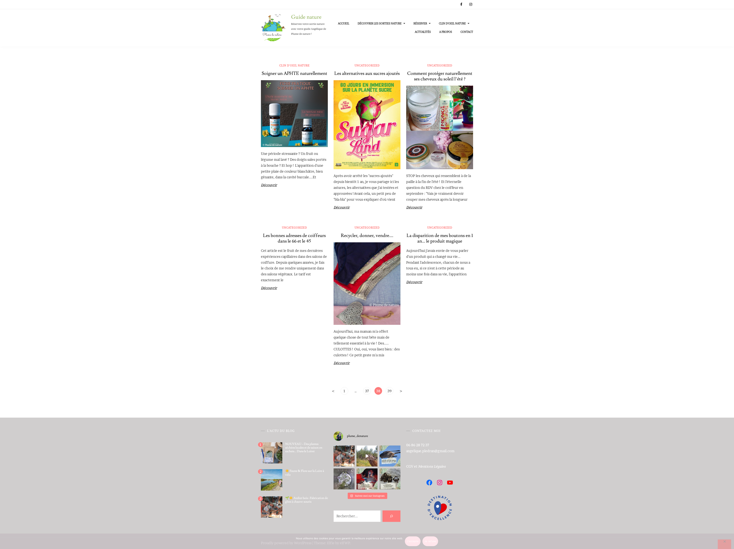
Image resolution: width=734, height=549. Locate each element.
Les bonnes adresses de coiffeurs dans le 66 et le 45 (294, 238)
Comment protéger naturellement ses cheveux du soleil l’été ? (439, 76)
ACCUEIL (343, 23)
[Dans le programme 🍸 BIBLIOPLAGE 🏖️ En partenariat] (389, 456)
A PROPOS (445, 31)
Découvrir (269, 185)
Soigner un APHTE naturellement (294, 73)
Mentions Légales (432, 466)
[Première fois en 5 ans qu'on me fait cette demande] (344, 478)
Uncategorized (367, 65)
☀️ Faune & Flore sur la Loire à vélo (304, 472)
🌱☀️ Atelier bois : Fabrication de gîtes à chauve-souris (306, 500)
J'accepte (413, 541)
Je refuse (430, 541)
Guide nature (306, 17)
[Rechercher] (391, 516)
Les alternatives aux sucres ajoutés (367, 73)
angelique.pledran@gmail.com (430, 451)
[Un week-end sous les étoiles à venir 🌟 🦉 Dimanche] (367, 478)
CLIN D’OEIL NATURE (452, 23)
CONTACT (466, 31)
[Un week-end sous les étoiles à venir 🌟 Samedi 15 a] (389, 478)
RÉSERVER (420, 23)
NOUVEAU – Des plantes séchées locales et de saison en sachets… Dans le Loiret (303, 447)
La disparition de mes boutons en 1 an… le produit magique (440, 238)
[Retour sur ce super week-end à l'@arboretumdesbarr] (344, 456)
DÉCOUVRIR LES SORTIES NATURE (380, 23)
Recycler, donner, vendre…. (367, 236)
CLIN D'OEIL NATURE (294, 65)
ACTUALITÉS (423, 31)
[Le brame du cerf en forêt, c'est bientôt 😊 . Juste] (367, 456)
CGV (409, 466)
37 (367, 391)
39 (389, 391)
